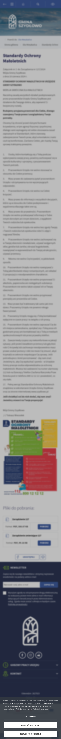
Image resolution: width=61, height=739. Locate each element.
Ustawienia (30, 716)
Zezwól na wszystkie (30, 733)
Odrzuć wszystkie (30, 725)
